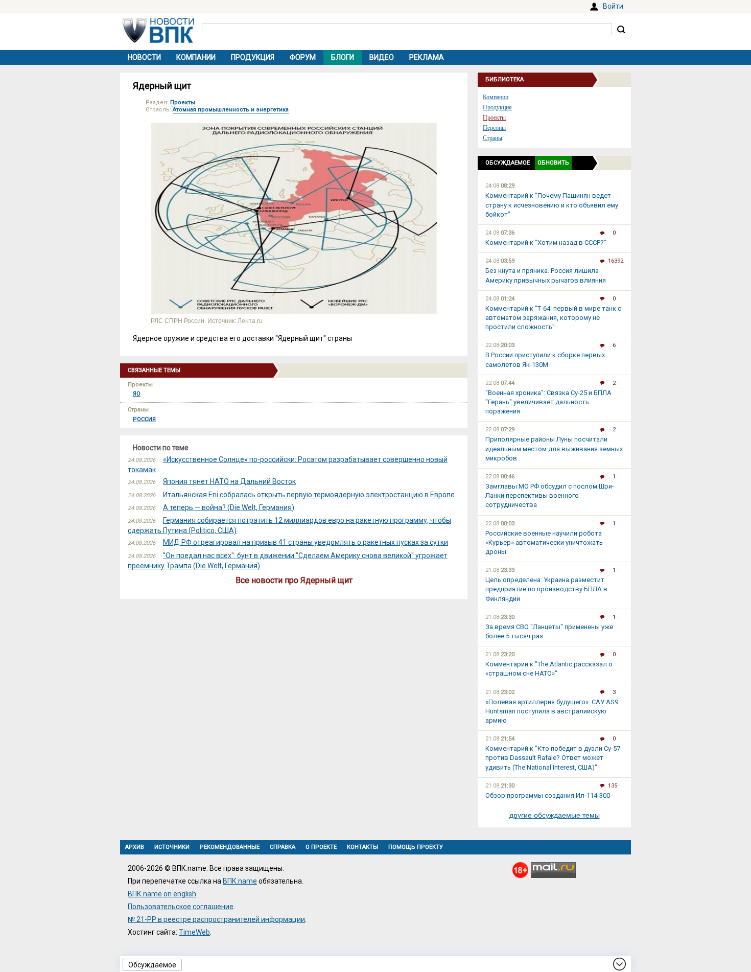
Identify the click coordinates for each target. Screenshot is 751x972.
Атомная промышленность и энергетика (231, 109)
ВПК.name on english (162, 894)
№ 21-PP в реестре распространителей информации (216, 919)
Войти (613, 6)
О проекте (321, 847)
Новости (144, 57)
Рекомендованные (230, 847)
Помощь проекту (415, 847)
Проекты (182, 102)
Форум (303, 57)
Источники (172, 847)
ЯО (136, 393)
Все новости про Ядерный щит (294, 580)
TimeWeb (194, 932)
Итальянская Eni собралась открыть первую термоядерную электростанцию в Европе (309, 495)
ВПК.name (240, 881)
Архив (134, 847)
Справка (282, 847)
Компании (196, 57)
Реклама (426, 57)
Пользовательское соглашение (180, 906)
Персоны (494, 127)
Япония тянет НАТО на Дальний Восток (229, 481)
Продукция (252, 57)
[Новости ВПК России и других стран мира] (158, 40)
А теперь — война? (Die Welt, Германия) (228, 507)
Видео (381, 57)
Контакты (362, 847)
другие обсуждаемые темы (554, 815)
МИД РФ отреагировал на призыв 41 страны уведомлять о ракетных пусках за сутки (305, 542)
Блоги (342, 57)
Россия (144, 419)
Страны (492, 138)
